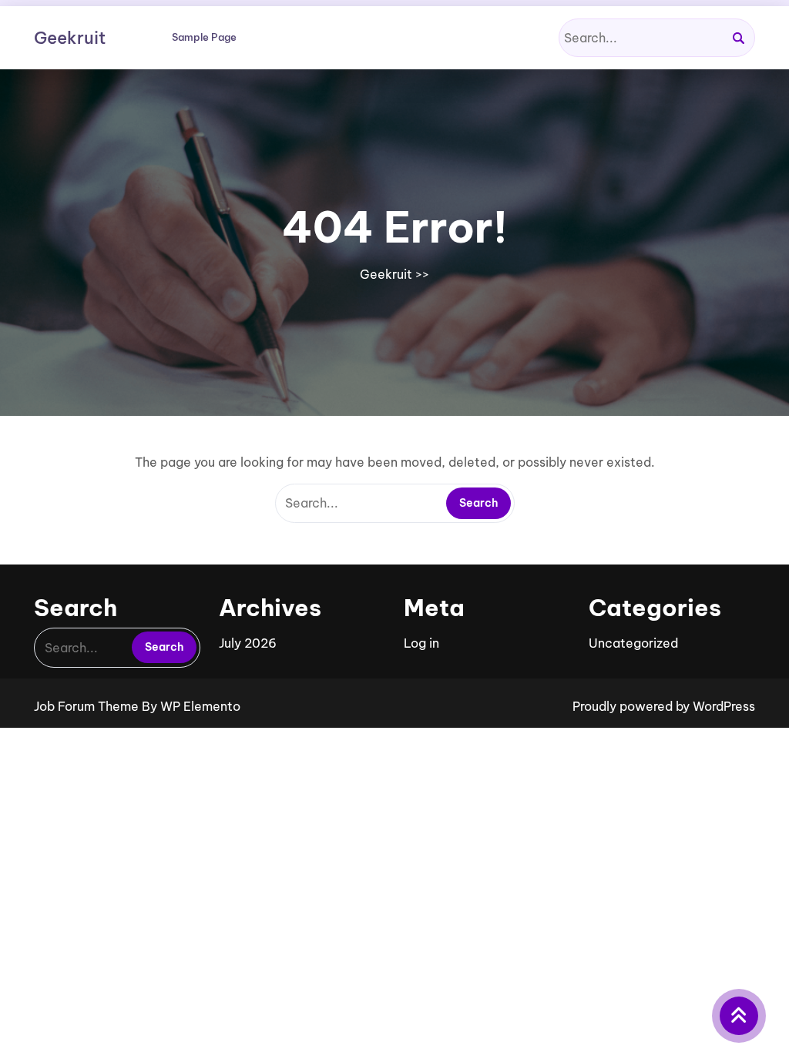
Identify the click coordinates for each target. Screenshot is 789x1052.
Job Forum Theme (88, 706)
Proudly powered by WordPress (663, 706)
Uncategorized (633, 643)
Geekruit (70, 38)
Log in (421, 643)
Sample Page (204, 37)
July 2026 (248, 643)
